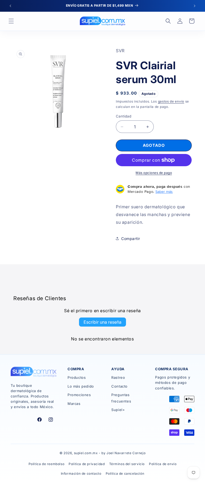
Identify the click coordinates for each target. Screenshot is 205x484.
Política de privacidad (87, 464)
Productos (77, 377)
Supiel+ (118, 410)
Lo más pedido (81, 386)
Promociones (79, 395)
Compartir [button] (130, 238)
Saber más (164, 191)
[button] (11, 21)
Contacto (119, 386)
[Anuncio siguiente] (194, 6)
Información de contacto (81, 473)
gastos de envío (171, 101)
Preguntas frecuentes (121, 398)
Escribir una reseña (102, 322)
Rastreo (118, 377)
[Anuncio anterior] (10, 6)
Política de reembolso (47, 464)
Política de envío (162, 464)
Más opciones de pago (154, 173)
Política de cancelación (125, 473)
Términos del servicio (127, 464)
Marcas (74, 403)
